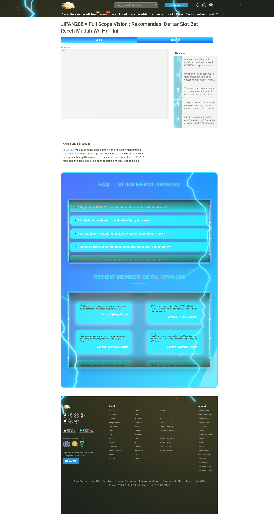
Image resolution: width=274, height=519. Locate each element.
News (65, 14)
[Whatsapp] (70, 421)
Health (170, 14)
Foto (136, 454)
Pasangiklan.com (205, 434)
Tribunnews (203, 462)
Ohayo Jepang (166, 427)
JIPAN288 (65, 47)
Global (112, 419)
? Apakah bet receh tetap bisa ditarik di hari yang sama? (114, 226)
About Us (95, 481)
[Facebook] (65, 415)
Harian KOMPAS (205, 415)
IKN (110, 434)
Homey (137, 434)
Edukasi (201, 14)
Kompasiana (203, 423)
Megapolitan (114, 423)
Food (136, 438)
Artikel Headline (166, 450)
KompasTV (202, 419)
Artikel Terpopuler (167, 438)
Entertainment (115, 450)
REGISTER (175, 40)
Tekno (113, 14)
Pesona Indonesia (168, 431)
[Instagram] (82, 415)
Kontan (201, 438)
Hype (136, 427)
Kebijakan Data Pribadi (149, 481)
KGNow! (201, 431)
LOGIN (99, 40)
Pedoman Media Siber (172, 481)
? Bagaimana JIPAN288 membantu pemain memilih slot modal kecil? (122, 213)
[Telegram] (76, 415)
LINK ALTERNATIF (175, 5)
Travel (210, 14)
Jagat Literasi (90, 14)
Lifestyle (142, 14)
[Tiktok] (76, 421)
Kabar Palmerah (81, 481)
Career (188, 481)
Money (179, 14)
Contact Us (200, 481)
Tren (152, 14)
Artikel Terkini (165, 442)
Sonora (201, 442)
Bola (133, 14)
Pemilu (112, 431)
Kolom (162, 411)
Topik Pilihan (165, 446)
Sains (111, 454)
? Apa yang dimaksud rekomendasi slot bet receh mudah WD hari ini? (123, 200)
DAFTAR (72, 461)
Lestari (160, 15)
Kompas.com (203, 411)
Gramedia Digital (205, 470)
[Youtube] (65, 421)
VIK (161, 415)
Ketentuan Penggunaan (125, 481)
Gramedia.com (204, 466)
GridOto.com (203, 450)
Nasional (113, 415)
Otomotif (123, 14)
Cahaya (104, 14)
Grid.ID (201, 446)
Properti (190, 14)
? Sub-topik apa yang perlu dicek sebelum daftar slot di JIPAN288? (121, 240)
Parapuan (138, 450)
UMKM (137, 442)
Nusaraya (75, 14)
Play (162, 434)
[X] (70, 415)
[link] (204, 5)
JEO (161, 419)
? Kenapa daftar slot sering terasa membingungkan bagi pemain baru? (123, 253)
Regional (113, 427)
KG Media (202, 427)
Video (136, 458)
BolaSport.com (204, 454)
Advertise (107, 481)
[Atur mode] (197, 5)
